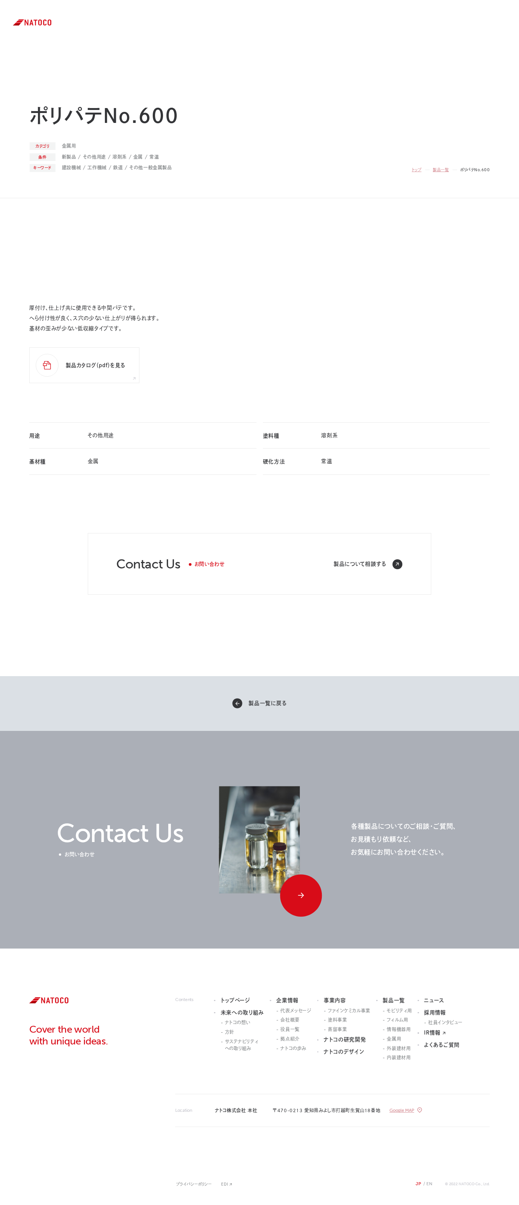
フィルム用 (397, 1019)
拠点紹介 (289, 1038)
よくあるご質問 (442, 1044)
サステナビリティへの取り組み (242, 1045)
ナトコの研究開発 (301, 52)
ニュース (351, 34)
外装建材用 (398, 1048)
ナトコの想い (238, 1022)
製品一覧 (352, 25)
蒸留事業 (337, 1029)
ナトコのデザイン (300, 61)
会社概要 (289, 1019)
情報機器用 (398, 1029)
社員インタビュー (445, 1022)
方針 (229, 1032)
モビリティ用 (399, 1010)
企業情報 (292, 34)
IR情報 (350, 52)
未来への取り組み (302, 25)
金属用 (394, 1038)
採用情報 (352, 43)
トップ (417, 170)
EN (125, 22)
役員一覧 (289, 1029)
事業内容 (292, 43)
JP (418, 1183)
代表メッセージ (295, 1010)
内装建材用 (398, 1057)
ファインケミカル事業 (349, 1010)
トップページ (235, 1000)
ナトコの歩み (293, 1048)
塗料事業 (337, 1019)
